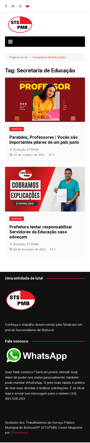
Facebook (6, 6)
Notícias (17, 129)
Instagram (20, 6)
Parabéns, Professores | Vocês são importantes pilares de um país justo (44, 140)
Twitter (13, 6)
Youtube (27, 6)
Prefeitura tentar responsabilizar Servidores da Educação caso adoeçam (40, 231)
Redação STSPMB (26, 149)
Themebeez (19, 432)
